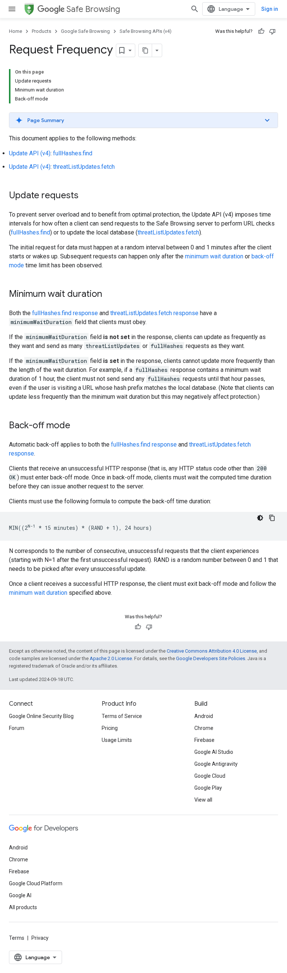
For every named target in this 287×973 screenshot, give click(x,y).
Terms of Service (122, 716)
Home (15, 31)
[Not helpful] (272, 31)
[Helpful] (261, 31)
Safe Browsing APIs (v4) (146, 31)
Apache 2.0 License (111, 658)
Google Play (208, 788)
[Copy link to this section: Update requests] (85, 196)
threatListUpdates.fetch (84, 166)
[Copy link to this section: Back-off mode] (77, 426)
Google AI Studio (213, 752)
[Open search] (194, 8)
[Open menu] (11, 9)
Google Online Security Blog (41, 716)
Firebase (204, 740)
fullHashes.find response (65, 313)
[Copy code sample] (272, 518)
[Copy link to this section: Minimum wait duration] (109, 294)
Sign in (269, 9)
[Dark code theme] (260, 518)
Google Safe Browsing (85, 31)
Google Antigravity (216, 764)
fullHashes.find (72, 153)
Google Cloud (209, 776)
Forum (16, 728)
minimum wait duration (214, 256)
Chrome (203, 728)
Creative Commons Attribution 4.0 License (212, 651)
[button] (143, 120)
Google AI (20, 895)
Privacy (40, 938)
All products (23, 907)
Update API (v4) (29, 153)
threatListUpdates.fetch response (154, 313)
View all (203, 800)
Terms (16, 938)
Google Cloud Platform (35, 883)
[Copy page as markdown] (145, 50)
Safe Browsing (93, 9)
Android (203, 716)
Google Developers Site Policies (210, 658)
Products (41, 31)
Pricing (110, 728)
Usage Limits (117, 740)
